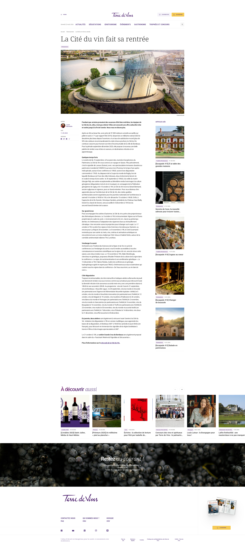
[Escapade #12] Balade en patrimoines (166, 346)
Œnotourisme (111, 24)
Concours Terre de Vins (161, 429)
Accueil (63, 31)
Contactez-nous (68, 518)
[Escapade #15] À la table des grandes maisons (168, 165)
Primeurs (95, 429)
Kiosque (110, 518)
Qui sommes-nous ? (91, 518)
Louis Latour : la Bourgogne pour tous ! (201, 434)
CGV (108, 521)
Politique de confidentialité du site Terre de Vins (158, 540)
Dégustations (95, 24)
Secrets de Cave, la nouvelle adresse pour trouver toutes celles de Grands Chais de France (170, 210)
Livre (126, 429)
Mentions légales (132, 540)
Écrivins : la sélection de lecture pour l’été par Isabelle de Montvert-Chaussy (137, 434)
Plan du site (123, 540)
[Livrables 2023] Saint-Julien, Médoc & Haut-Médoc (73, 434)
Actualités (80, 24)
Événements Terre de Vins (225, 429)
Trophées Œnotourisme (162, 160)
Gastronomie (140, 24)
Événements (125, 24)
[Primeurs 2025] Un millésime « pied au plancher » (104, 434)
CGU (84, 521)
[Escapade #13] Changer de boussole (166, 301)
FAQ (62, 521)
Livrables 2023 (65, 429)
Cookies (142, 540)
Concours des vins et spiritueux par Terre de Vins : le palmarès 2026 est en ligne (169, 434)
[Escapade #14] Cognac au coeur (169, 254)
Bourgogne (190, 429)
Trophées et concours (159, 24)
